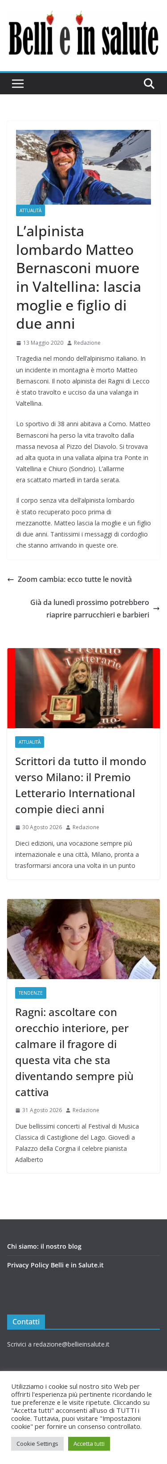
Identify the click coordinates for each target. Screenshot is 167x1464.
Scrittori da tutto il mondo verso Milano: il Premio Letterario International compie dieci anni (81, 785)
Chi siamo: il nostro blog (44, 1246)
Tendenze (31, 993)
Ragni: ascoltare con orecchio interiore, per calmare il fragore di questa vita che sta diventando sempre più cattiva (74, 1051)
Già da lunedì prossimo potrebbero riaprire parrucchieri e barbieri (89, 608)
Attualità (30, 210)
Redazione (87, 343)
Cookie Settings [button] (37, 1444)
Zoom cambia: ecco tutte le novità (75, 579)
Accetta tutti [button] (89, 1444)
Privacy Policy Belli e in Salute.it (55, 1265)
